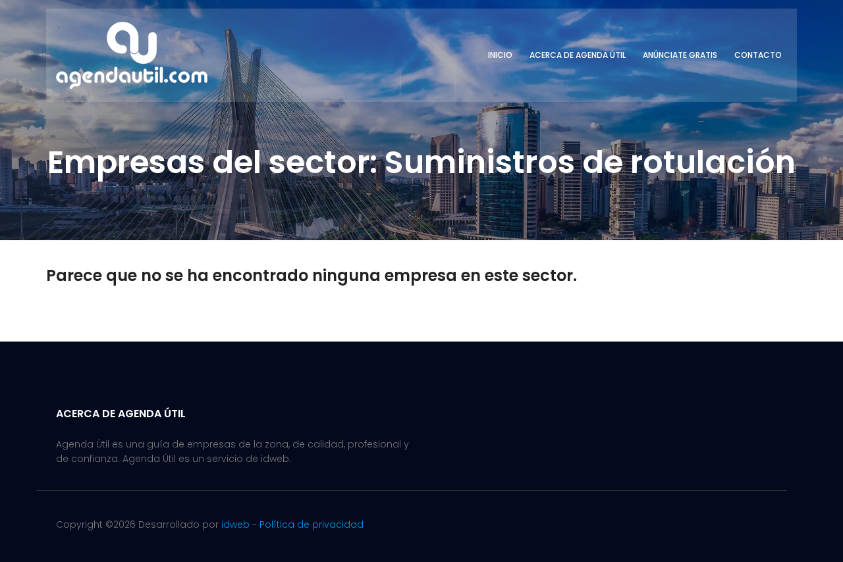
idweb (235, 524)
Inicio (500, 55)
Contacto (758, 55)
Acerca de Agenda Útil (578, 55)
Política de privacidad (311, 524)
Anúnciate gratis (680, 55)
